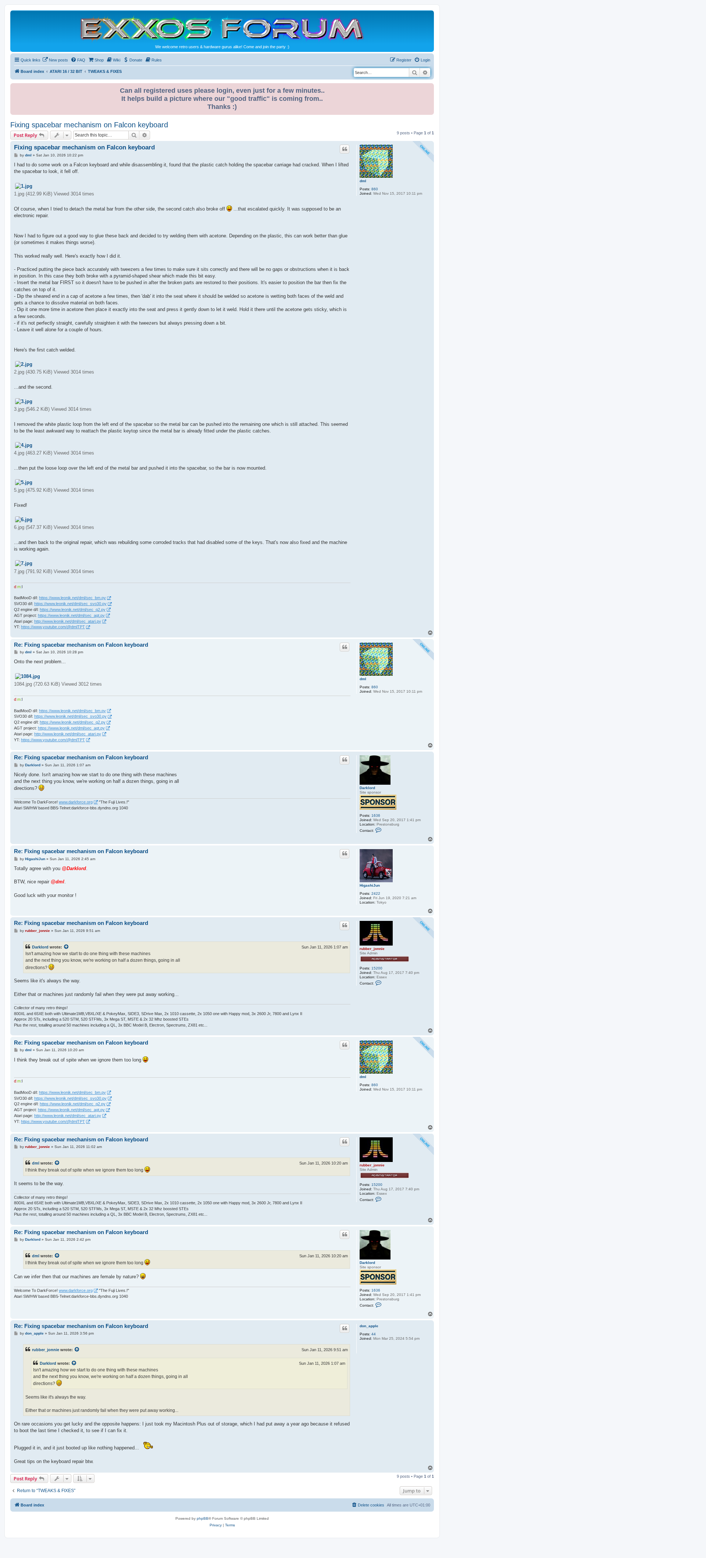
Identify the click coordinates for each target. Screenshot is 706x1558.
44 (373, 1334)
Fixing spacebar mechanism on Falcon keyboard (89, 125)
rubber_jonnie (372, 949)
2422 (375, 893)
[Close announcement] (429, 87)
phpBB (202, 1518)
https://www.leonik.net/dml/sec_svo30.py (70, 603)
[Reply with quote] (344, 149)
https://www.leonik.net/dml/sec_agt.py (71, 615)
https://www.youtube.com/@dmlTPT (53, 627)
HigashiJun (370, 885)
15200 (376, 968)
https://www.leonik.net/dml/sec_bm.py (72, 598)
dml (363, 181)
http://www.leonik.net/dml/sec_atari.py (67, 621)
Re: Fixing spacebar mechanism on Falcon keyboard (81, 645)
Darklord (367, 788)
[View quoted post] (66, 947)
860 (374, 189)
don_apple (369, 1326)
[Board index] (222, 28)
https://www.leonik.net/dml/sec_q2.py (73, 609)
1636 (375, 815)
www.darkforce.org (76, 802)
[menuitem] (55, 60)
